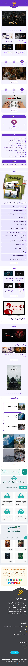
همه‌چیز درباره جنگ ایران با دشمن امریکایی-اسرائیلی (15, 203)
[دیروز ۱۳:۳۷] (14, 18)
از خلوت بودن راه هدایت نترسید (18, 138)
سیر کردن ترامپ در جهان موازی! (20, 355)
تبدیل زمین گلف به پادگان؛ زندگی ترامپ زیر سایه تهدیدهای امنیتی (13, 236)
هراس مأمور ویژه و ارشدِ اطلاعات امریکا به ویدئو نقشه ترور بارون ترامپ (14, 148)
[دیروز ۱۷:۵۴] (21, 427)
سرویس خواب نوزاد (5, 164)
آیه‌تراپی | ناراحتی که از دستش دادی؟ (19, 279)
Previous (24, 18)
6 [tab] (10, 30)
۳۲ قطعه (17, 520)
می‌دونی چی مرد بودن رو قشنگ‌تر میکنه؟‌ (16, 156)
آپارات (17, 580)
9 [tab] (6, 393)
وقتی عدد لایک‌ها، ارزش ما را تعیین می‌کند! (16, 143)
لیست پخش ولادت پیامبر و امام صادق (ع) (21, 502)
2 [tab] (18, 30)
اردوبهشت (10, 561)
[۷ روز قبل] (20, 350)
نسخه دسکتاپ (14, 653)
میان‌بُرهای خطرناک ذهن (7, 355)
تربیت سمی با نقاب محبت (18, 345)
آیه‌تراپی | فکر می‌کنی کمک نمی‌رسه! (9, 290)
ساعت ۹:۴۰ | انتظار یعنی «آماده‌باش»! (20, 291)
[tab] (22, 63)
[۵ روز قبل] (8, 273)
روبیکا (14, 580)
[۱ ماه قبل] (14, 101)
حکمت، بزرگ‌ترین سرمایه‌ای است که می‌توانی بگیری (21, 52)
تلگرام (9, 583)
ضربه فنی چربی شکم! (9, 41)
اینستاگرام (12, 583)
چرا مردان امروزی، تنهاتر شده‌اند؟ (22, 41)
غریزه (25, 549)
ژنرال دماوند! (21, 217)
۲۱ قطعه (3, 504)
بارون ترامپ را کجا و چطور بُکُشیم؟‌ (17, 207)
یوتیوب (15, 583)
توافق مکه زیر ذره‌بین (20, 244)
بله (7, 580)
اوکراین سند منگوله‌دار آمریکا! (18, 255)
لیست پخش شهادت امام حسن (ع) (7, 517)
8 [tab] (6, 30)
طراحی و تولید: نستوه (13, 663)
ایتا (18, 583)
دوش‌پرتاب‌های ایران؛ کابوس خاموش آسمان (15, 232)
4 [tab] (14, 30)
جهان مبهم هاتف (9, 549)
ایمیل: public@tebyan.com (19, 634)
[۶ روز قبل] (14, 335)
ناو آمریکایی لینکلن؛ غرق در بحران (17, 228)
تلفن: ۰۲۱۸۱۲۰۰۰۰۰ (22, 632)
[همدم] (14, 122)
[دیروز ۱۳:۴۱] (20, 47)
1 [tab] (20, 30)
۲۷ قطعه (3, 520)
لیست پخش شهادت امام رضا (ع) (21, 517)
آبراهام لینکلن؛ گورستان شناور (18, 210)
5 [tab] (12, 30)
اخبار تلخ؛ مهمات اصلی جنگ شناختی (17, 241)
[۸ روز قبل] (8, 350)
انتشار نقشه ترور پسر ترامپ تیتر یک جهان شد (16, 140)
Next (3, 18)
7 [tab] (8, 30)
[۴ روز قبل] (19, 273)
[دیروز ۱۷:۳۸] (8, 455)
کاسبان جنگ (21, 252)
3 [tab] (16, 30)
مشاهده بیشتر (13, 82)
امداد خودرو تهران (13, 164)
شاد (20, 580)
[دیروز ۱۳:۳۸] (7, 47)
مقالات (14, 171)
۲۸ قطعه (17, 504)
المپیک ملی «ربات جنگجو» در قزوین (12, 427)
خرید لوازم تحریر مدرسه (22, 164)
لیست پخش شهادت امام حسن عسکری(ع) (7, 502)
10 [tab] (4, 393)
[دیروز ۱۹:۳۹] (21, 406)
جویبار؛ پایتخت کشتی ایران (12, 406)
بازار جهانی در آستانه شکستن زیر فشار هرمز (16, 214)
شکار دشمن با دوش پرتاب (19, 221)
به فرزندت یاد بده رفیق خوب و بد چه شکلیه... (16, 142)
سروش (11, 580)
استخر (25, 561)
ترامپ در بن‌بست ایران (19, 248)
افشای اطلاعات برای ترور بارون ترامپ (17, 259)
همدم (14, 126)
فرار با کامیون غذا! (20, 225)
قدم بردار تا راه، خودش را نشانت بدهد (17, 145)
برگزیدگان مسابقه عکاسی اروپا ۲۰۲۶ (11, 416)
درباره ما (24, 648)
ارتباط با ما (23, 645)
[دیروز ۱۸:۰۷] (21, 416)
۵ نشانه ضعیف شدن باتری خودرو (8, 52)
